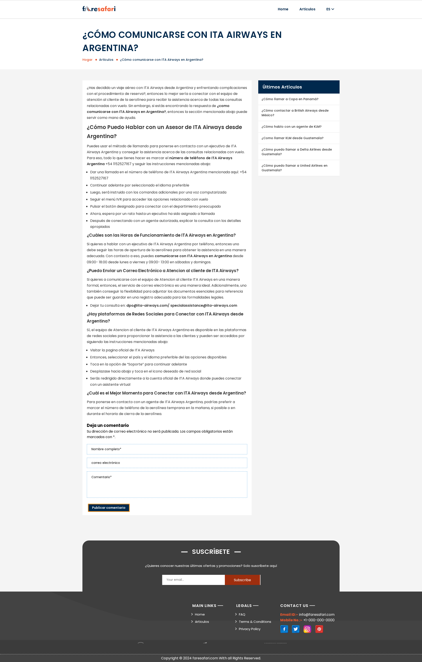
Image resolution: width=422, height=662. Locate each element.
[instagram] (308, 629)
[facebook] (284, 629)
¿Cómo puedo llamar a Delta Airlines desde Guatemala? (297, 151)
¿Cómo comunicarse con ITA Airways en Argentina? (161, 59)
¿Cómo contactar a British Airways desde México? (295, 112)
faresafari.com (205, 658)
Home (283, 9)
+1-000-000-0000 (319, 620)
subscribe (242, 580)
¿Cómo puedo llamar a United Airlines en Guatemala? (294, 167)
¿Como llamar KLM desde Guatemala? (293, 138)
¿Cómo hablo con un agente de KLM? (292, 126)
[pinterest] (319, 629)
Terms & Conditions (255, 621)
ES (328, 9)
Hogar (87, 59)
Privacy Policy (249, 629)
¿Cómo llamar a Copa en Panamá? (290, 99)
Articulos (307, 9)
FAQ (242, 614)
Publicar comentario (109, 507)
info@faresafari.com (317, 614)
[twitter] (296, 629)
